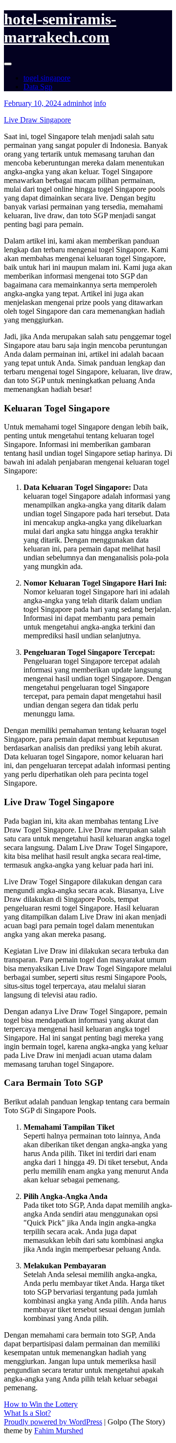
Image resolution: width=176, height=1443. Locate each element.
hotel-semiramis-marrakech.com (60, 28)
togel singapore (46, 78)
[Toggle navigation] (8, 63)
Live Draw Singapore (37, 120)
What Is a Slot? (27, 1413)
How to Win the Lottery (41, 1404)
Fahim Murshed (58, 1430)
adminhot (77, 103)
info (100, 103)
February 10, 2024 (33, 103)
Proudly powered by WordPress (53, 1422)
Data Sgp (37, 86)
